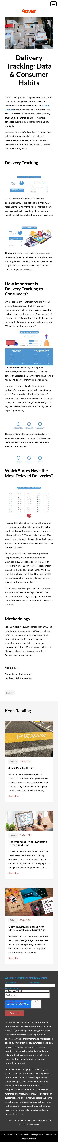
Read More (13, 796)
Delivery (9, 693)
